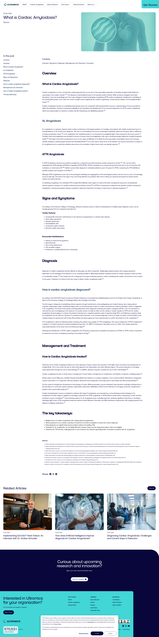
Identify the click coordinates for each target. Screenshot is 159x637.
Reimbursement (79, 4)
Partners (92, 605)
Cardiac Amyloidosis (37, 4)
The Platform (116, 599)
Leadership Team (95, 610)
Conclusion (90, 63)
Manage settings (83, 633)
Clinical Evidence (52, 4)
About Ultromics (94, 599)
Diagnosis (6, 80)
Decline (110, 633)
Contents (6, 60)
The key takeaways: (10, 94)
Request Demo (72, 605)
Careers (92, 602)
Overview (6, 63)
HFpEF (24, 4)
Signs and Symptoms (10, 77)
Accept (97, 633)
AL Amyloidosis (8, 70)
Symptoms (53, 63)
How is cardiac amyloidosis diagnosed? (16, 84)
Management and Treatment (13, 87)
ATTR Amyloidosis (9, 74)
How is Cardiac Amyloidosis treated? (15, 91)
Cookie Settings (126, 629)
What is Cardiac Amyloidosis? (13, 67)
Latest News (93, 607)
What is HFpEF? (117, 605)
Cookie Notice (90, 622)
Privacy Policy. (57, 624)
